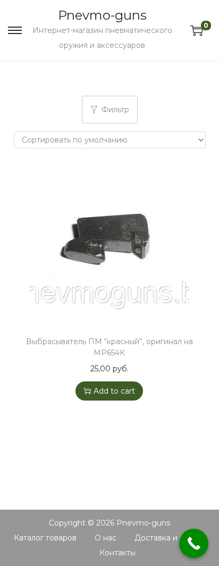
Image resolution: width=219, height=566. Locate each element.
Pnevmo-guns (102, 15)
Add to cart (114, 391)
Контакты (117, 552)
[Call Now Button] (193, 543)
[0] (196, 30)
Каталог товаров (45, 538)
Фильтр (115, 109)
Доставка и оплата (170, 538)
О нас (105, 538)
